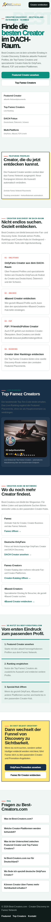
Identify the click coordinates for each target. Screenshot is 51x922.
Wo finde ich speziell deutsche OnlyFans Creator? (25, 873)
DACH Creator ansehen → (17, 554)
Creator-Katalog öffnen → (17, 578)
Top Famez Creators (25, 83)
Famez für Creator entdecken (26, 775)
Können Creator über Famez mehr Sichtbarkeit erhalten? (21, 886)
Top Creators (19, 916)
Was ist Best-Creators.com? (18, 819)
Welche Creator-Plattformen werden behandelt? (22, 830)
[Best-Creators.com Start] (11, 5)
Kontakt (32, 916)
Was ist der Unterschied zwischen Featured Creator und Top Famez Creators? (21, 845)
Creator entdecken (39, 5)
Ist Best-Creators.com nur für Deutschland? (19, 860)
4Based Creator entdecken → (19, 601)
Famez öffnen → (12, 531)
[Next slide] (43, 438)
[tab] (17, 455)
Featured (6, 916)
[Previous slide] (8, 438)
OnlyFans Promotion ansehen (25, 767)
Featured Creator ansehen (25, 75)
